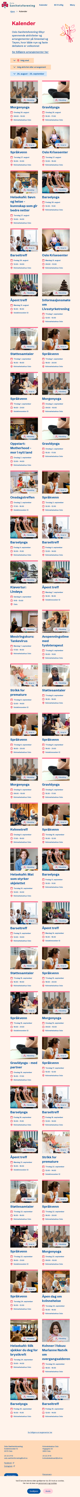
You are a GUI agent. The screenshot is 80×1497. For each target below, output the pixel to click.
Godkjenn (34, 1491)
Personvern (47, 1474)
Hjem (12, 11)
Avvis (48, 1491)
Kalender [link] (23, 11)
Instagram (8, 1466)
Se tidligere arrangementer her (30, 51)
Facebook (8, 1463)
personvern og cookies (47, 1483)
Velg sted (24, 60)
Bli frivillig (58, 5)
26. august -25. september (30, 73)
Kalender (43, 5)
